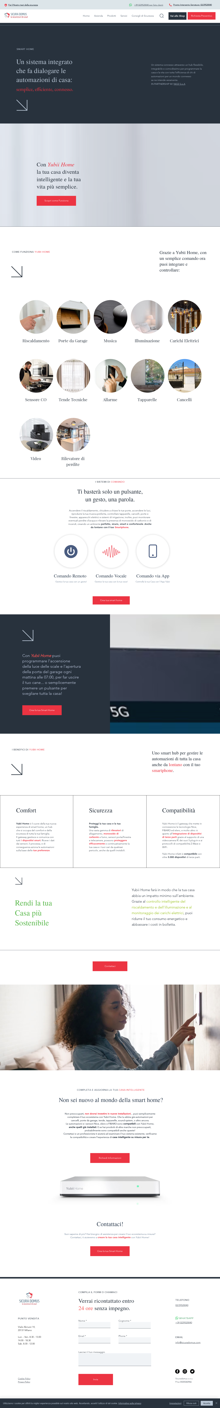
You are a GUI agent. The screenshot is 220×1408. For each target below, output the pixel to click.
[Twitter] (192, 1371)
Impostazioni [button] (175, 1403)
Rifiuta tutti (191, 1403)
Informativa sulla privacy (129, 1403)
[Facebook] (177, 1371)
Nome (81, 1321)
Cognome (124, 1321)
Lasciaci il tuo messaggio (91, 1352)
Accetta (206, 1403)
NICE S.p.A (179, 84)
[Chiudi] (216, 1403)
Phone (122, 1336)
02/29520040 (206, 4)
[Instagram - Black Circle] (185, 1371)
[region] (70, 558)
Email (81, 1336)
